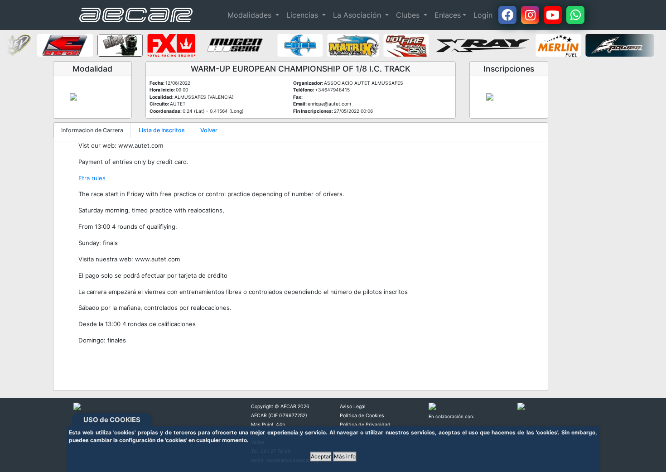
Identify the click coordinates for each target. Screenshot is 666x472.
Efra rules (92, 178)
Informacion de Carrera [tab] (92, 130)
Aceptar (321, 456)
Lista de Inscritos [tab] (162, 130)
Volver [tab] (208, 130)
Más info (345, 456)
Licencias (303, 14)
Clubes (409, 14)
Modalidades (250, 14)
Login (482, 14)
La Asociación (358, 14)
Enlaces (447, 14)
